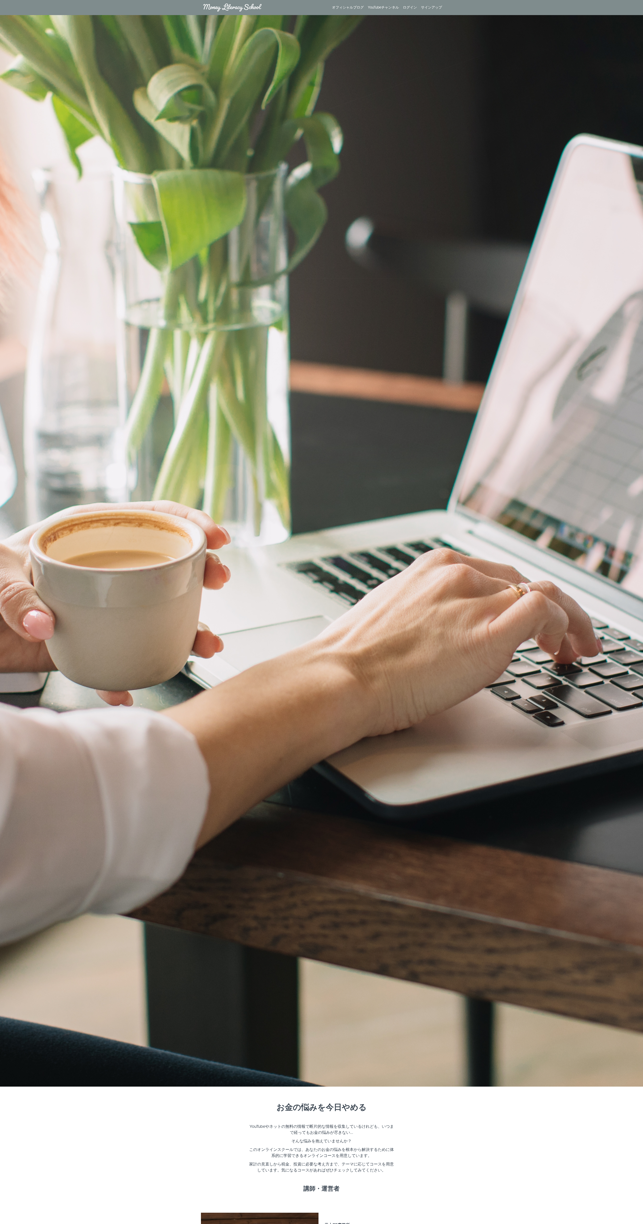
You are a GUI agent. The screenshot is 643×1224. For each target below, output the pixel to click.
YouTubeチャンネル (383, 7)
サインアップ (431, 7)
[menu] (385, 7)
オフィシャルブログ (348, 7)
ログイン (410, 7)
